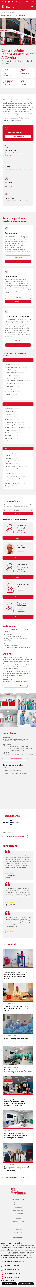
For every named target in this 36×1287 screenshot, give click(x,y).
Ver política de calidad (15, 686)
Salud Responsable (18, 1213)
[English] (33, 1)
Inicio (2, 12)
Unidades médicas (18, 1224)
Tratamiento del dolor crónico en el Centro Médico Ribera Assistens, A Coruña (16, 1008)
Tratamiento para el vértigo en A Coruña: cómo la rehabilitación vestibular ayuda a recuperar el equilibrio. (15, 975)
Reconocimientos (18, 1210)
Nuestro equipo (18, 1205)
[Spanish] (27, 1)
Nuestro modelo (18, 1207)
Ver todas (18, 514)
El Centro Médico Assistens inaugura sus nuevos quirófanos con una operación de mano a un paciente (16, 1040)
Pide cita (18, 262)
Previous (1, 824)
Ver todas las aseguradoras (15, 836)
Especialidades (18, 1226)
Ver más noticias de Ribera (15, 1177)
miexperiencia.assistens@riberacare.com (15, 681)
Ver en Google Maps (15, 758)
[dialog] (18, 1263)
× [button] (34, 1242)
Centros (7, 12)
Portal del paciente (18, 1232)
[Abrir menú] (31, 15)
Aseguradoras (18, 1229)
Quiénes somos (18, 1202)
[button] (18, 1280)
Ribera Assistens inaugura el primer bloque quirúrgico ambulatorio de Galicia (18, 1071)
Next (35, 824)
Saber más (18, 257)
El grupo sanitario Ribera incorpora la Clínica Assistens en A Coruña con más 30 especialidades (17, 1169)
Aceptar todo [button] (9, 1283)
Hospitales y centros (18, 1221)
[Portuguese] (30, 1)
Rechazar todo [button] (26, 1283)
